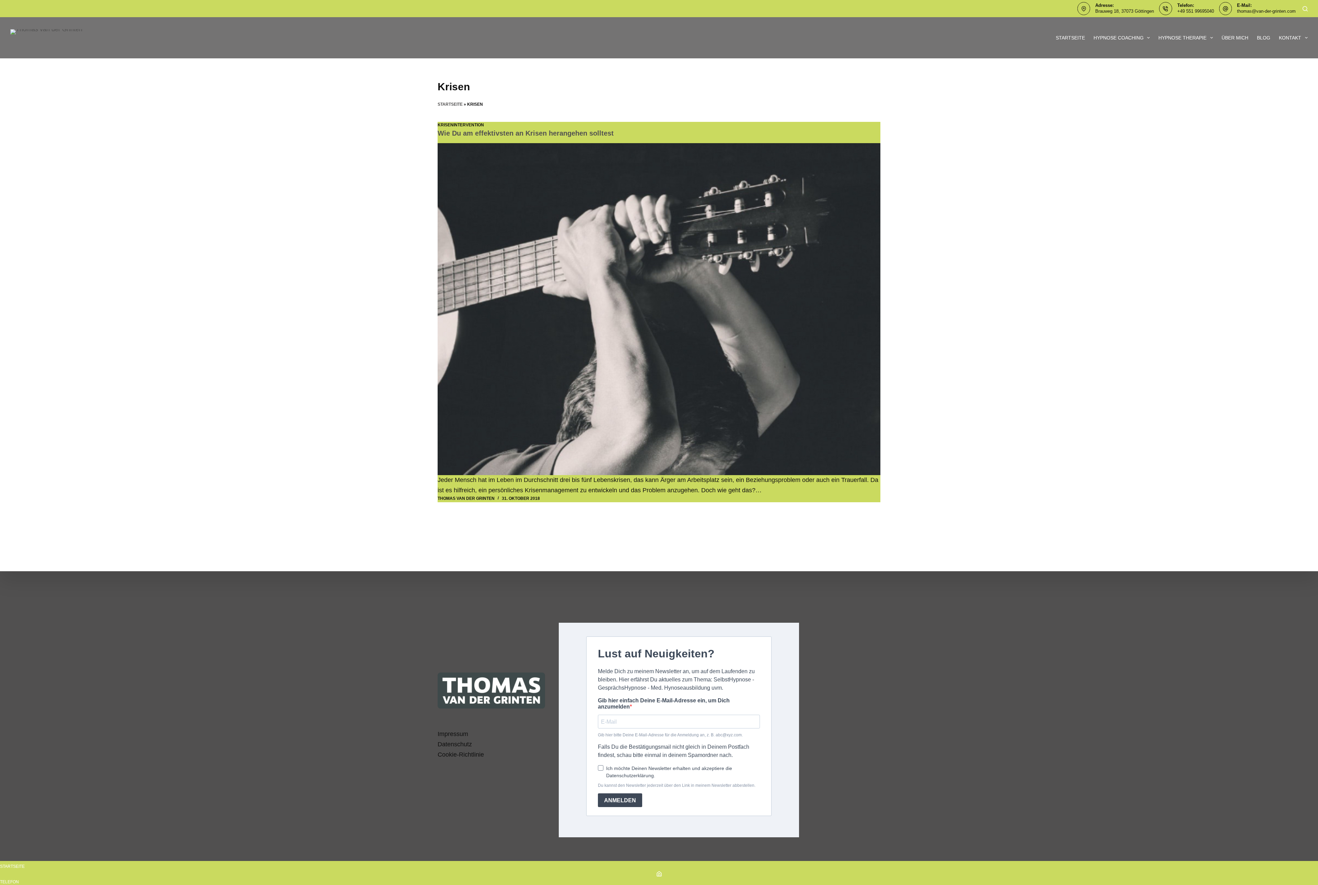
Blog (1263, 38)
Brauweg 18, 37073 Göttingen (1124, 11)
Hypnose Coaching (1119, 38)
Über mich (1235, 38)
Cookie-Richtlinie (461, 754)
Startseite (1070, 38)
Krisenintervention (461, 125)
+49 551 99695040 (1195, 11)
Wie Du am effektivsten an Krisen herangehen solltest (526, 133)
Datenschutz (455, 744)
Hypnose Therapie (1182, 38)
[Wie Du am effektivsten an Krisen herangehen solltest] (659, 309)
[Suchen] (1305, 8)
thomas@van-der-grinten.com (1266, 11)
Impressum (453, 734)
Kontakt (1290, 38)
